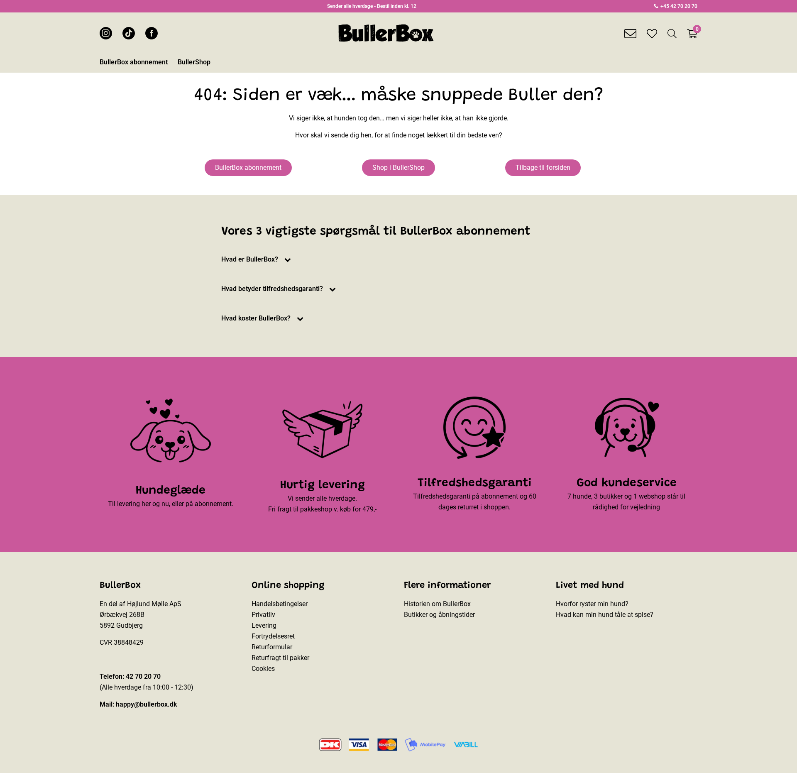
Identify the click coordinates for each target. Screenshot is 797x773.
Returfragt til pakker (280, 658)
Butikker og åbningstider (439, 615)
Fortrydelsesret (273, 636)
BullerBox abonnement (248, 167)
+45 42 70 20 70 (678, 6)
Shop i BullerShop (398, 167)
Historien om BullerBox (437, 604)
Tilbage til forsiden (543, 167)
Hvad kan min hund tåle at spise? (604, 615)
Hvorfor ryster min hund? (592, 604)
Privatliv (263, 615)
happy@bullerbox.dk (146, 704)
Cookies (263, 669)
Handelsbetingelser (280, 604)
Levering (264, 625)
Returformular (272, 647)
